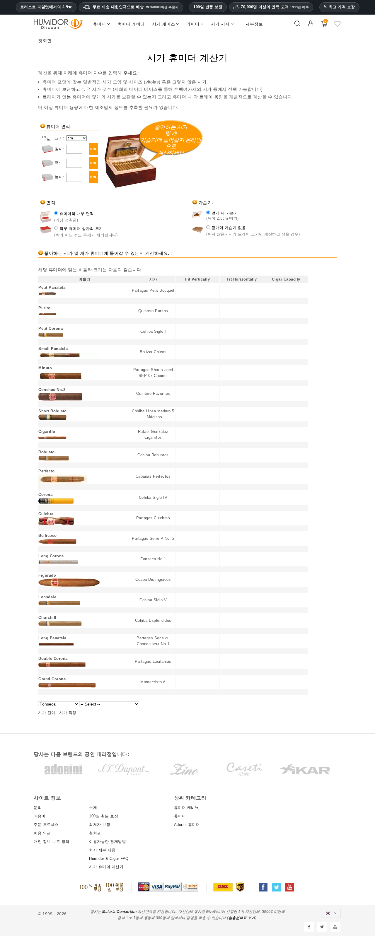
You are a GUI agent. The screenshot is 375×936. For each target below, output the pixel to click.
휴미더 (180, 816)
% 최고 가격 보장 (339, 7)
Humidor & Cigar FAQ (109, 858)
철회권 (95, 833)
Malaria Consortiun (119, 912)
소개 (93, 807)
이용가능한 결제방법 (107, 841)
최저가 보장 (99, 824)
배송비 (40, 816)
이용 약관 (42, 833)
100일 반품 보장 (207, 7)
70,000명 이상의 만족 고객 (275, 7)
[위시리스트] (337, 26)
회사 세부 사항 (102, 850)
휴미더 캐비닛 (186, 807)
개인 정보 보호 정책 (51, 841)
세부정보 (254, 24)
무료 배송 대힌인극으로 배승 (136, 7)
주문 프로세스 (46, 824)
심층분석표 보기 (242, 918)
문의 (38, 807)
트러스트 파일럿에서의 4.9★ (46, 7)
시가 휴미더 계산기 (106, 867)
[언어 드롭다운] (330, 913)
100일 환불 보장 (103, 816)
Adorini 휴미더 (187, 824)
